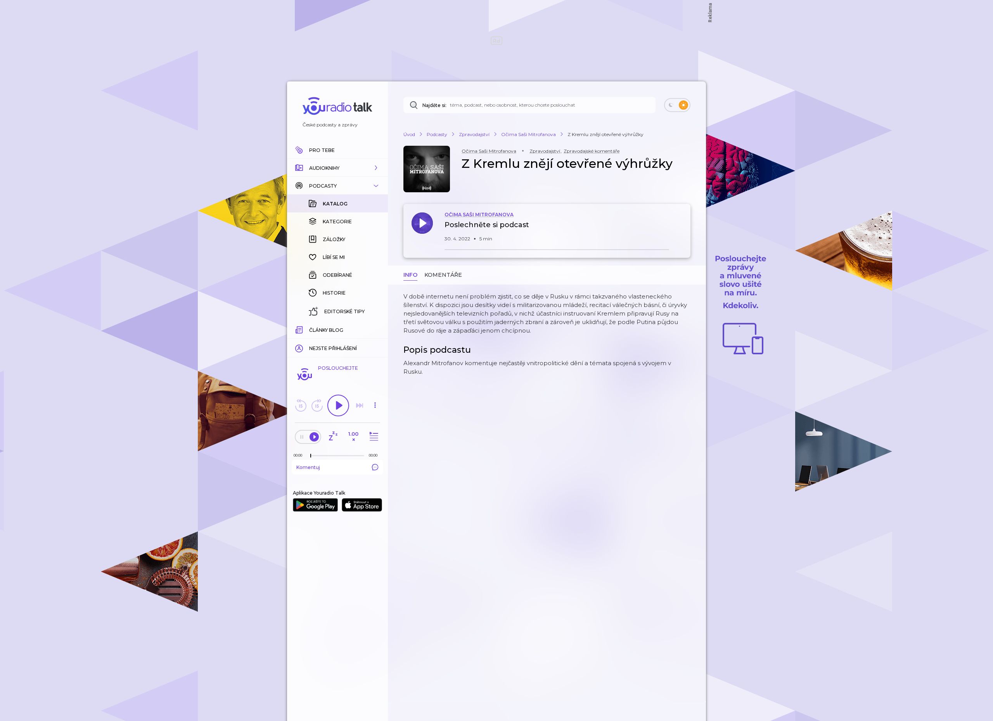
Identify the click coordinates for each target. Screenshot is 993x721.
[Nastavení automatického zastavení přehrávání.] (332, 437)
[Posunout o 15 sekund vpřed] (317, 405)
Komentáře (443, 274)
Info (410, 274)
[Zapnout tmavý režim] (677, 105)
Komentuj (308, 467)
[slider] (310, 455)
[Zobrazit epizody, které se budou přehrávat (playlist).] (372, 436)
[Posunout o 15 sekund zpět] (300, 405)
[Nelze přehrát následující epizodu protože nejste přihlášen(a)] (359, 405)
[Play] (338, 405)
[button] (337, 168)
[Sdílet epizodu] (682, 229)
